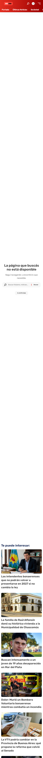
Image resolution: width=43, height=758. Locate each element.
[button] (28, 3)
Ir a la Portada (21, 293)
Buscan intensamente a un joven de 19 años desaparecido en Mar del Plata (21, 663)
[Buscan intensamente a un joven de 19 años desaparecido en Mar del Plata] (21, 645)
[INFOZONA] (8, 3)
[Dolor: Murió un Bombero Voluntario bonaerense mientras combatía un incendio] (21, 685)
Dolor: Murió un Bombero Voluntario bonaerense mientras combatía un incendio (21, 703)
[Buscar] (18, 284)
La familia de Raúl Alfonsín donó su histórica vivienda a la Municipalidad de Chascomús (20, 623)
